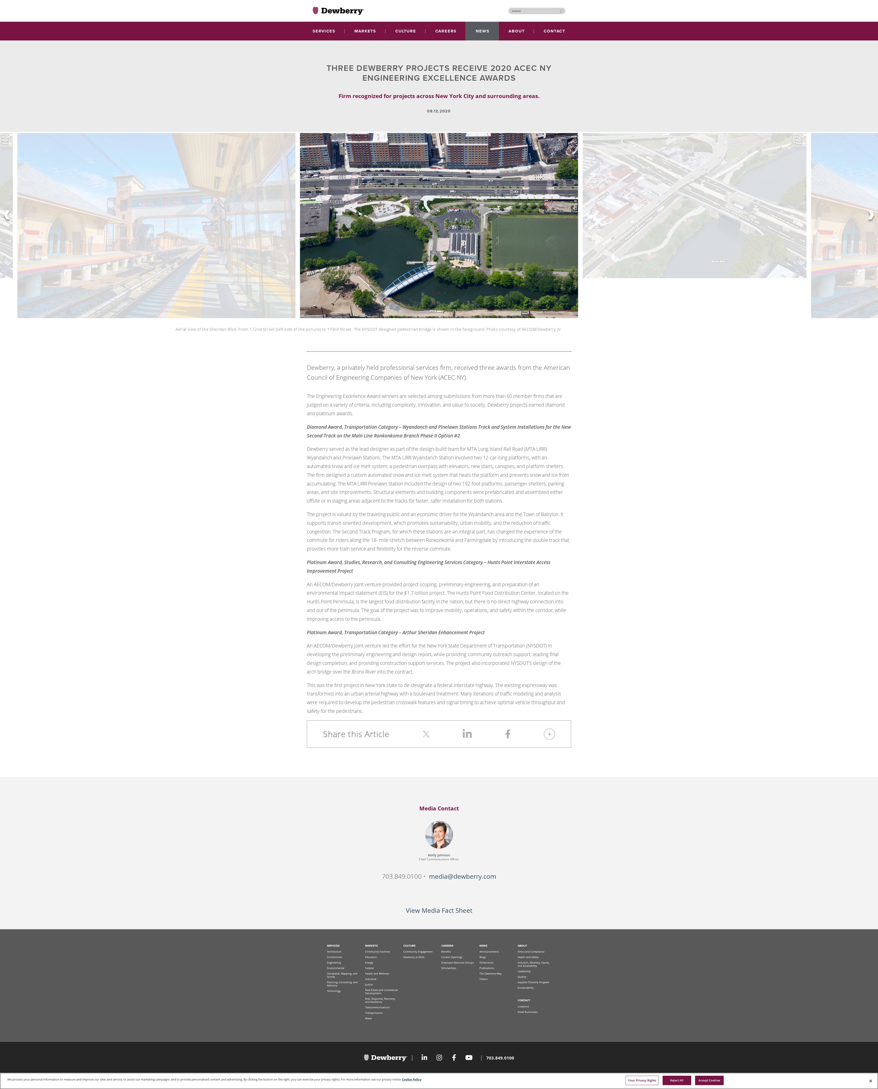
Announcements (489, 951)
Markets (371, 945)
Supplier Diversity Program (533, 982)
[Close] (871, 1081)
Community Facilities (377, 951)
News (483, 945)
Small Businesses (528, 1012)
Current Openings (451, 957)
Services (333, 945)
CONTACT (554, 31)
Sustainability (526, 987)
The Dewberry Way (490, 973)
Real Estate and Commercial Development (381, 991)
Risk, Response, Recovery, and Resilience (380, 1000)
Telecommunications (377, 1007)
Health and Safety (528, 957)
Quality (522, 976)
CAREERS (446, 31)
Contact (524, 1000)
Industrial (370, 979)
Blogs (482, 957)
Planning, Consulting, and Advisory (342, 983)
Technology (334, 991)
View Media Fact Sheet (439, 910)
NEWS (482, 31)
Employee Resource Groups (457, 962)
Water (368, 1018)
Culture (409, 945)
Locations (523, 1006)
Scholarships (448, 968)
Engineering (334, 962)
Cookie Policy (411, 1079)
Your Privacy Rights (642, 1080)
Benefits (446, 951)
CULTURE (405, 31)
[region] (439, 1081)
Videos (483, 979)
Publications (486, 968)
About (522, 945)
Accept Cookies (709, 1080)
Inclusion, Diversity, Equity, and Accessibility (534, 964)
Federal (369, 968)
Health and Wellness (377, 973)
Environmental (335, 968)
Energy (369, 962)
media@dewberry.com (462, 876)
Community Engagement (418, 951)
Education (371, 957)
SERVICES (324, 31)
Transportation (374, 1012)
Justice (369, 984)
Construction (334, 957)
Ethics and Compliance (531, 951)
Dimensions (486, 962)
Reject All (676, 1080)
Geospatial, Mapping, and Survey (342, 975)
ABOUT (517, 31)
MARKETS (365, 31)
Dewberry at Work (414, 957)
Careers (447, 945)
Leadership (524, 971)
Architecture (334, 951)
